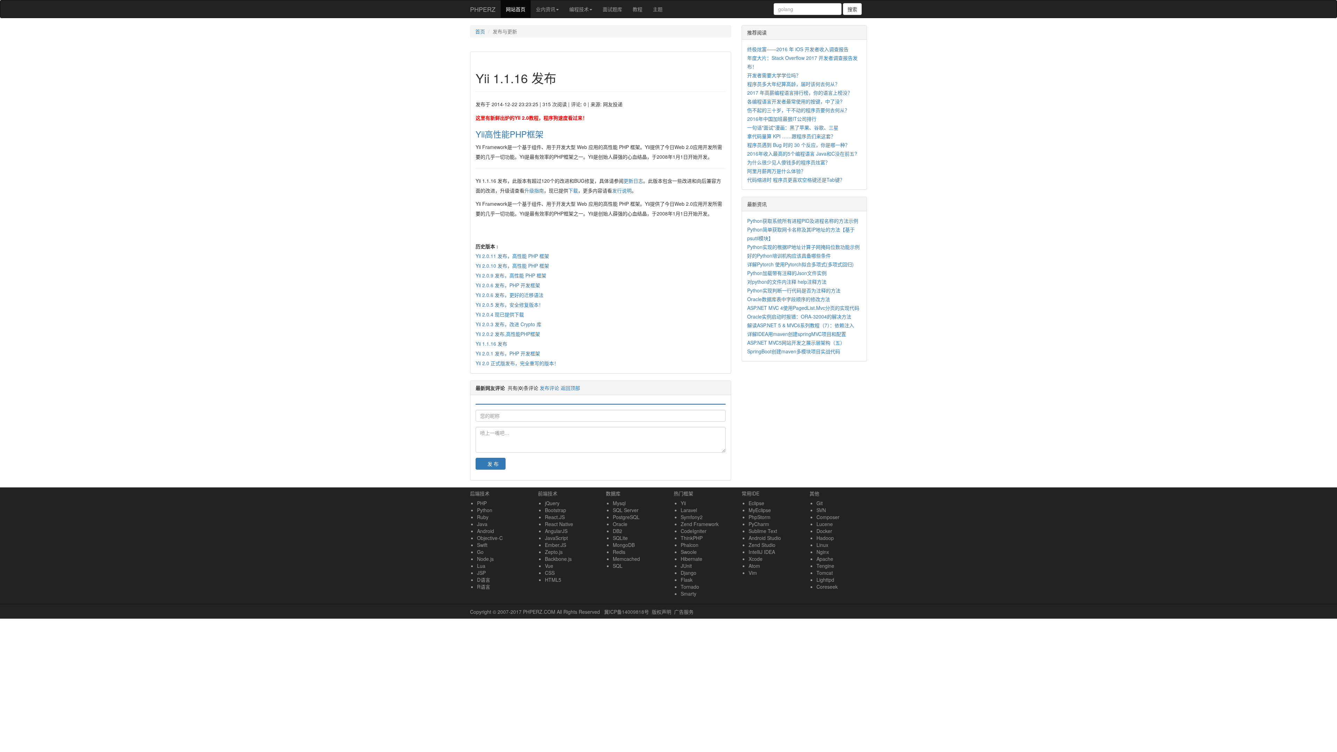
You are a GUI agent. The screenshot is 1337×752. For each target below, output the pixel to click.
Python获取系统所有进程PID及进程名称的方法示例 (802, 220)
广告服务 (684, 611)
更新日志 (633, 180)
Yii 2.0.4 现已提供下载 (500, 314)
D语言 (483, 579)
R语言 (483, 586)
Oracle (620, 523)
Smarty (688, 593)
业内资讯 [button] (545, 9)
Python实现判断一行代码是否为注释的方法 (793, 290)
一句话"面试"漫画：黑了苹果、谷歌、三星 (792, 127)
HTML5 (553, 579)
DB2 (617, 530)
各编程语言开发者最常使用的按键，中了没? (795, 101)
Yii (683, 503)
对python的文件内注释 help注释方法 (787, 281)
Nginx (822, 551)
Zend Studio (762, 544)
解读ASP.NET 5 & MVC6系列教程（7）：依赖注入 (800, 325)
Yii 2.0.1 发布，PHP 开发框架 (508, 353)
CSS (550, 572)
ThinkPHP (692, 537)
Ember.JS (555, 544)
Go (480, 551)
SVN (821, 510)
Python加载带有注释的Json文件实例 (787, 272)
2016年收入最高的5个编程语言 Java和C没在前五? (802, 153)
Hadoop (825, 537)
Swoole (689, 551)
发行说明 (622, 190)
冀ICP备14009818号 (626, 611)
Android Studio (765, 537)
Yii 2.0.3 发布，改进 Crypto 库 (508, 324)
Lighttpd (825, 579)
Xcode (756, 558)
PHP (482, 503)
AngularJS (556, 530)
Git (819, 503)
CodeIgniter (693, 530)
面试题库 (612, 9)
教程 (637, 9)
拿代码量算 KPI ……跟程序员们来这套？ (791, 136)
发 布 (493, 463)
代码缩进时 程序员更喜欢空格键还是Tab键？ (796, 179)
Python (484, 510)
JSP (481, 572)
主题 (658, 9)
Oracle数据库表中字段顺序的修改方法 (788, 299)
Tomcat (824, 572)
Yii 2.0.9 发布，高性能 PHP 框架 (511, 275)
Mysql (619, 503)
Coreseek (827, 586)
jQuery (552, 503)
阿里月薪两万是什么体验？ (776, 170)
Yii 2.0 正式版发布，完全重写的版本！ (517, 363)
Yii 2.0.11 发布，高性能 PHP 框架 (512, 255)
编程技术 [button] (579, 9)
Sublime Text (763, 530)
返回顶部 (570, 387)
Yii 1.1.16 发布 (491, 343)
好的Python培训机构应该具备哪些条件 (789, 255)
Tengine (825, 565)
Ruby (482, 517)
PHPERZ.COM (539, 611)
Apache (824, 558)
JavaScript (556, 537)
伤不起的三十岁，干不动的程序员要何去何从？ (798, 110)
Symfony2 (692, 517)
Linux (822, 544)
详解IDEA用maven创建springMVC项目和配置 (796, 333)
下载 (573, 190)
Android (485, 530)
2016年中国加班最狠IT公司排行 (781, 118)
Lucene (824, 523)
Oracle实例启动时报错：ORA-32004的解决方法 (799, 316)
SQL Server (626, 510)
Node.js (485, 558)
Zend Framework (700, 523)
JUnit (686, 565)
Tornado (690, 586)
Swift (482, 544)
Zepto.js (554, 551)
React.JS (555, 517)
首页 (480, 31)
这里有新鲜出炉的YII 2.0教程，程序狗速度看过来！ (531, 117)
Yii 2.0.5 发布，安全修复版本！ (510, 304)
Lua (481, 565)
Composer (827, 517)
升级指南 (534, 190)
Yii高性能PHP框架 (510, 134)
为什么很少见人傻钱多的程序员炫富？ (788, 162)
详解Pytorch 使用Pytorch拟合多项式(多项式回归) (800, 264)
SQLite (620, 537)
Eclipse (756, 503)
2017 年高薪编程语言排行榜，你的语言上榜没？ (799, 92)
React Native (559, 523)
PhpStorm (760, 517)
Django (688, 572)
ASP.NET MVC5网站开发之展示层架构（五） (796, 342)
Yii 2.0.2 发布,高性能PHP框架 (508, 333)
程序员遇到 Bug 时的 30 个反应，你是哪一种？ (798, 144)
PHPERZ (482, 9)
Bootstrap (555, 510)
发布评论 (549, 387)
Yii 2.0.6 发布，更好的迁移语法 (510, 294)
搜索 (852, 9)
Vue (549, 565)
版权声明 (661, 611)
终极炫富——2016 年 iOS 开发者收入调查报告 (798, 49)
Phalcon (689, 544)
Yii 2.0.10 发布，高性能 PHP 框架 (512, 265)
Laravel (689, 510)
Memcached (626, 558)
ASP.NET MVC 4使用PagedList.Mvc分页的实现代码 (803, 307)
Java (482, 523)
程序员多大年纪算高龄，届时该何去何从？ (793, 83)
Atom (754, 565)
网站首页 (518, 9)
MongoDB (624, 544)
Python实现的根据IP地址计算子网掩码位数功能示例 (803, 246)
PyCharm (759, 523)
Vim (753, 572)
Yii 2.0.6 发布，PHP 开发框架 (508, 285)
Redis (619, 551)
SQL (618, 565)
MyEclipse (760, 510)
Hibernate (691, 558)
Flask (687, 579)
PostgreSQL (626, 517)
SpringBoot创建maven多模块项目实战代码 (793, 351)
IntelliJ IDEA (762, 551)
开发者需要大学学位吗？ (774, 75)
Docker (824, 530)
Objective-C (490, 537)
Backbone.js (558, 558)
